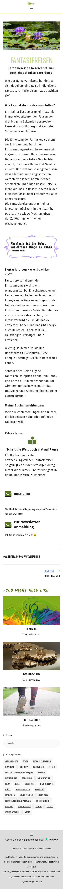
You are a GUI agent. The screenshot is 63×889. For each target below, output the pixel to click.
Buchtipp (24, 767)
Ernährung (27, 778)
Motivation (43, 795)
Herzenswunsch (23, 789)
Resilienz (9, 806)
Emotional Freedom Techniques (19, 772)
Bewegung (10, 767)
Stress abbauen (12, 812)
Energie (41, 772)
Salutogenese (24, 806)
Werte (27, 812)
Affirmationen (11, 761)
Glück (8, 789)
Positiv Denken (43, 800)
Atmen (25, 761)
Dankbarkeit (38, 767)
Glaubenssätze (46, 783)
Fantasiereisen (32, 556)
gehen (17, 783)
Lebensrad (10, 795)
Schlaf (39, 806)
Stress (49, 806)
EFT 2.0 (52, 767)
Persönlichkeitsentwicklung (18, 800)
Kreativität (39, 789)
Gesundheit (30, 783)
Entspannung (15, 556)
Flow (7, 783)
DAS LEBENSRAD (31, 674)
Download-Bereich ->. (15, 396)
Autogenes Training (42, 761)
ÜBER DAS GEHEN (31, 720)
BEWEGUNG (31, 629)
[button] (31, 10)
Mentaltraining (26, 795)
